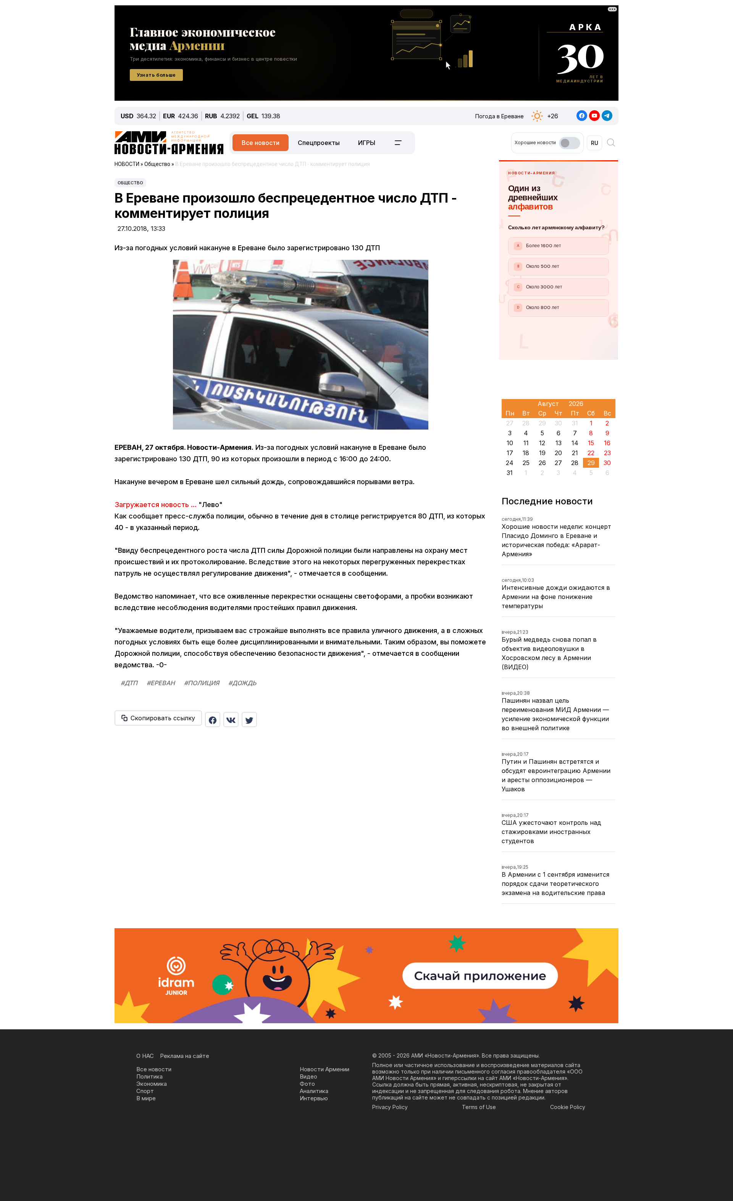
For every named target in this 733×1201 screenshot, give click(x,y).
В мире (146, 1098)
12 (542, 443)
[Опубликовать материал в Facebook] (212, 719)
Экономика (151, 1083)
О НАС (145, 1055)
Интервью (314, 1098)
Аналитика (314, 1091)
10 (510, 443)
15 (591, 443)
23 (607, 453)
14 (575, 443)
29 (591, 463)
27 (558, 463)
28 (574, 463)
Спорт (145, 1091)
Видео (308, 1076)
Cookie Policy (567, 1107)
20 (558, 453)
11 (526, 443)
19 (542, 453)
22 (591, 453)
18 (526, 453)
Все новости (260, 143)
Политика (149, 1076)
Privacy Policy (390, 1107)
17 (510, 453)
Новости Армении (324, 1069)
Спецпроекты (319, 143)
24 (509, 463)
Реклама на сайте (184, 1055)
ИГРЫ (366, 143)
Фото (307, 1083)
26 (542, 463)
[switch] (569, 143)
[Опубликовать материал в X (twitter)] (249, 719)
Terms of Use (479, 1107)
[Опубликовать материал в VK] (231, 719)
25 (526, 463)
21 (575, 453)
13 (558, 443)
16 (607, 443)
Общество (130, 182)
